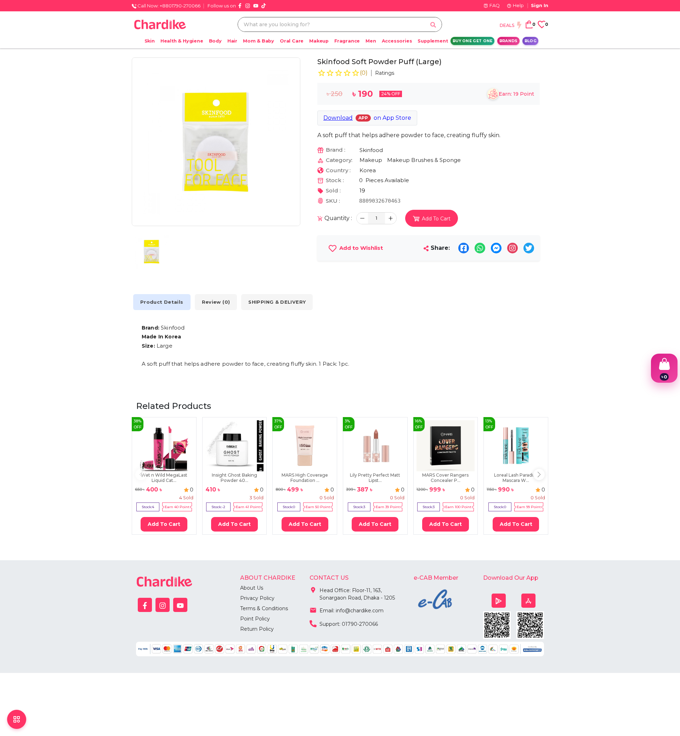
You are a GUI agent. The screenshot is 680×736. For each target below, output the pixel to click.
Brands (508, 41)
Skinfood (371, 150)
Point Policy (255, 619)
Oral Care (292, 41)
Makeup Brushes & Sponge (424, 160)
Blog (531, 41)
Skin (149, 41)
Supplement (433, 41)
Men (371, 41)
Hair (232, 41)
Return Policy (257, 629)
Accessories (397, 41)
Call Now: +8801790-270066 (168, 6)
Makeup (319, 41)
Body (215, 41)
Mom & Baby (258, 41)
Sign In (539, 5)
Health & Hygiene (181, 41)
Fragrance (347, 41)
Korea (367, 170)
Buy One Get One (473, 41)
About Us (251, 588)
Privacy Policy (257, 598)
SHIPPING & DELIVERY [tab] (277, 302)
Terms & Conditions (264, 608)
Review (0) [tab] (216, 302)
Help (518, 5)
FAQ (494, 5)
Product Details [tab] (161, 302)
